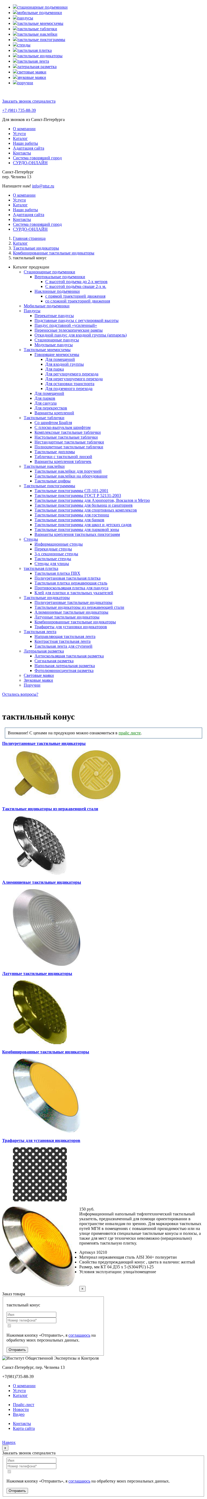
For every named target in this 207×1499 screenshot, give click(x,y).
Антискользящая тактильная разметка (69, 656)
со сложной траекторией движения (77, 301)
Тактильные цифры (52, 481)
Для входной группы (64, 364)
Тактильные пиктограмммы (49, 485)
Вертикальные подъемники (59, 276)
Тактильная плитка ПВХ (57, 573)
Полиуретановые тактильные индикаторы (73, 602)
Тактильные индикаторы (47, 597)
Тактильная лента (40, 631)
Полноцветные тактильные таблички (68, 447)
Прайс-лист (23, 1404)
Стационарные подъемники (49, 272)
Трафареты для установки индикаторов (70, 626)
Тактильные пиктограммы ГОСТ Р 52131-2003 (77, 495)
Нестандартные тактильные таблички (69, 442)
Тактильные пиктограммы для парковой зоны (76, 529)
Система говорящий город (37, 158)
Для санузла (45, 403)
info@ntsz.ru (43, 186)
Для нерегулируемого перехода (74, 379)
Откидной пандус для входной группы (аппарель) (80, 335)
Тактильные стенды (52, 558)
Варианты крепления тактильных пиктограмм (77, 534)
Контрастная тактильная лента (62, 641)
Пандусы (32, 310)
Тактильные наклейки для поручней (68, 471)
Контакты (22, 153)
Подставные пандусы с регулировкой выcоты (76, 320)
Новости (21, 1409)
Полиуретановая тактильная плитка (67, 578)
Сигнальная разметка (54, 660)
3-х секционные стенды (56, 554)
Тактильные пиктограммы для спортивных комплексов (85, 510)
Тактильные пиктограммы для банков (69, 519)
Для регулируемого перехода (71, 374)
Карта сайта (24, 1428)
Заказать (97, 1282)
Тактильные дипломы (54, 451)
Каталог (20, 138)
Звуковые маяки (38, 680)
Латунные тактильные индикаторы (66, 617)
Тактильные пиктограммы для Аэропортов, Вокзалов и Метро (92, 500)
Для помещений (60, 359)
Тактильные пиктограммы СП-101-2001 (71, 490)
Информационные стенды (58, 544)
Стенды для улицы (51, 563)
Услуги (19, 133)
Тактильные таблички (44, 417)
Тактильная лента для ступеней (63, 646)
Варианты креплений (54, 413)
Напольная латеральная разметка (64, 665)
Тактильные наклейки (44, 466)
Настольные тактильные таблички (66, 437)
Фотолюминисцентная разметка (64, 670)
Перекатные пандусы (54, 315)
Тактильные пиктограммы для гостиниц (71, 515)
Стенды (31, 539)
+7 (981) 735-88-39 (19, 110)
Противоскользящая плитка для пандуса (71, 588)
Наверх (9, 1442)
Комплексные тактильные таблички (67, 432)
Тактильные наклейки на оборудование (71, 476)
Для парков (44, 398)
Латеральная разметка (44, 651)
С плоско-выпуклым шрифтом (62, 427)
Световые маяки (39, 675)
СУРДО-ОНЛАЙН (30, 162)
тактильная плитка (41, 568)
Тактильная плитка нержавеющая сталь (70, 583)
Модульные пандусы (53, 344)
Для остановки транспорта (69, 383)
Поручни (32, 685)
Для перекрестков (50, 408)
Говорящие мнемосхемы (56, 354)
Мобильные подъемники (47, 306)
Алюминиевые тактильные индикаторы (71, 612)
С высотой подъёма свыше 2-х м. (75, 286)
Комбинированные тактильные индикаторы (75, 622)
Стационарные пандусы (56, 340)
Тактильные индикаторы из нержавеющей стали (79, 607)
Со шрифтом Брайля (53, 422)
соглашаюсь (79, 1335)
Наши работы (25, 143)
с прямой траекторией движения (75, 296)
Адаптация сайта (28, 148)
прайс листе (130, 733)
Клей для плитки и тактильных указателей (73, 592)
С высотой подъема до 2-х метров (76, 281)
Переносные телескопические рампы (68, 330)
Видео (19, 1414)
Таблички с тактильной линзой (63, 456)
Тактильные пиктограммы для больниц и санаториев (83, 505)
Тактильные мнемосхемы (47, 349)
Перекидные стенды (53, 549)
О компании (24, 128)
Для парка (54, 369)
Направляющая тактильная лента (64, 636)
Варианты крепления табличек (62, 461)
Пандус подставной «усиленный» (65, 325)
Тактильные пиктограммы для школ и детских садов (83, 524)
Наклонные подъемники (57, 291)
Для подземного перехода (68, 388)
